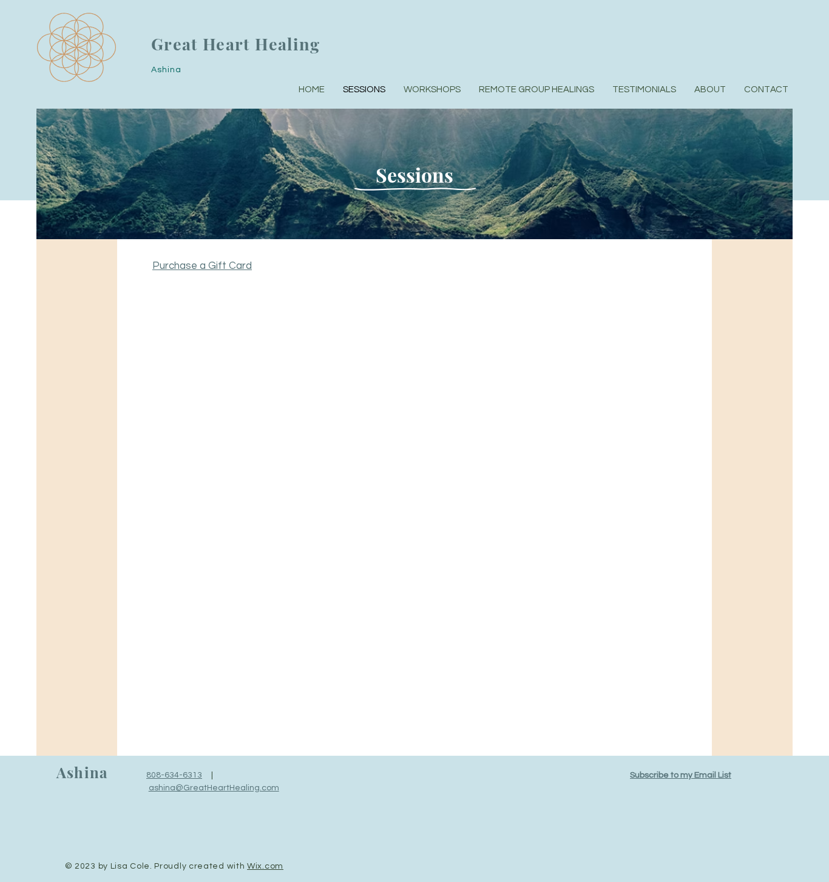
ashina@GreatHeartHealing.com (214, 788)
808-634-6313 (174, 775)
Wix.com (265, 866)
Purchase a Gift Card (202, 265)
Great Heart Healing (235, 44)
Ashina (81, 772)
